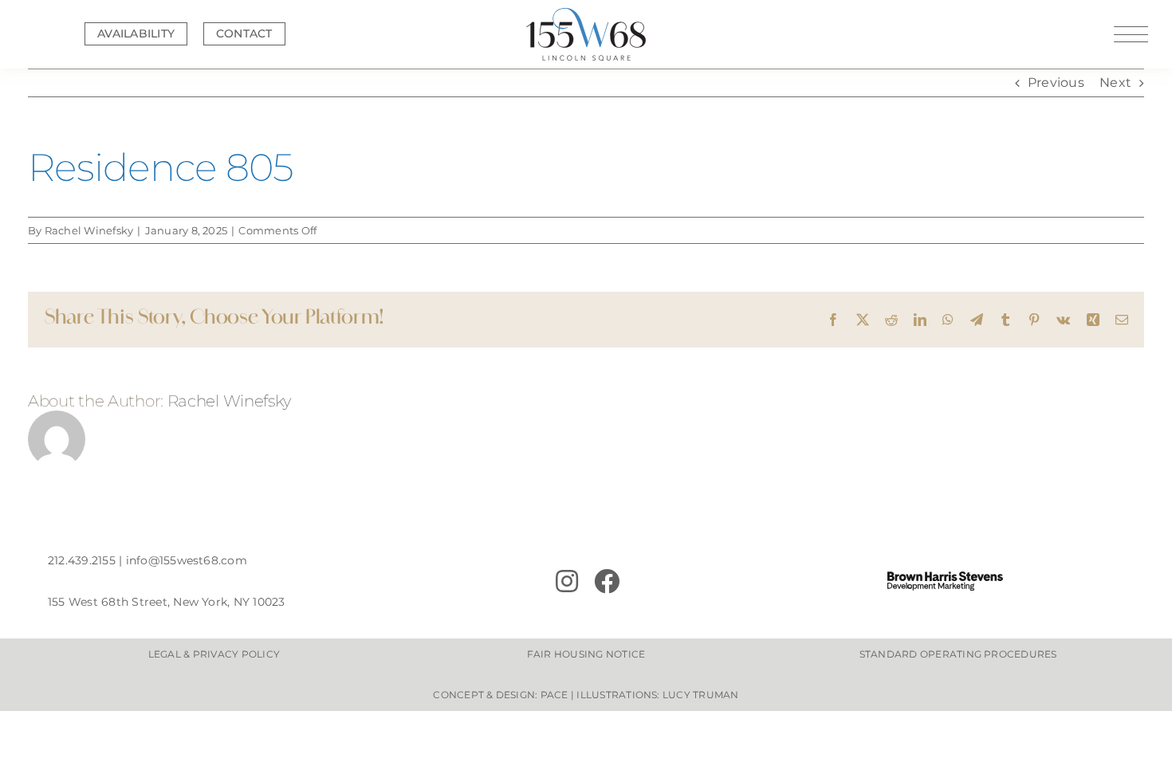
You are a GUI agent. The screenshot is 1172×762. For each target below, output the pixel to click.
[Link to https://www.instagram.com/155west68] (567, 581)
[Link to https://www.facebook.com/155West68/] (673, 581)
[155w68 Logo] (586, 14)
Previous (1056, 82)
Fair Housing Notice (586, 654)
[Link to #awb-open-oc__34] (1131, 34)
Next (1115, 82)
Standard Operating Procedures (958, 654)
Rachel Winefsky (89, 230)
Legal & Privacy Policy (214, 654)
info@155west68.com (186, 560)
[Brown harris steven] (945, 577)
